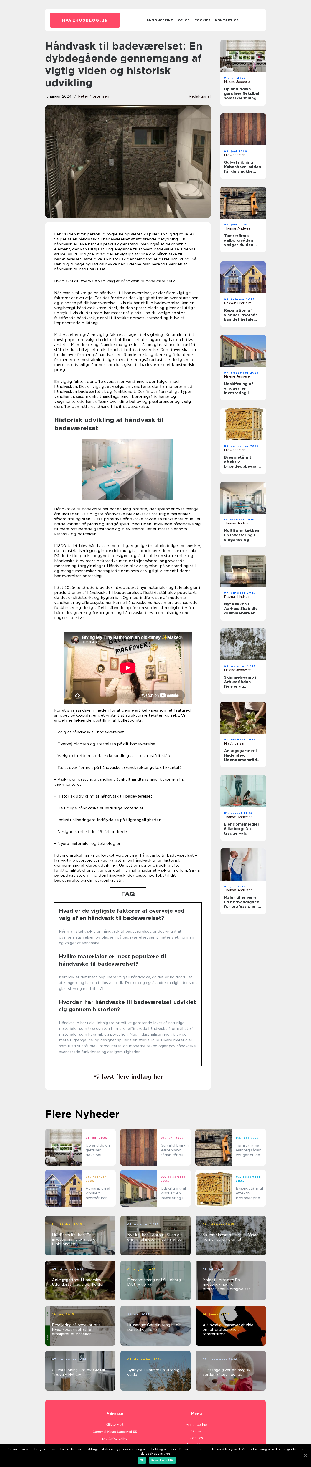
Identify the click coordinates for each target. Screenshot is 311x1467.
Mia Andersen (234, 155)
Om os (184, 20)
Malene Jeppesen (238, 81)
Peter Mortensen (93, 96)
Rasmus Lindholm (237, 303)
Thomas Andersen (238, 228)
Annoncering (159, 20)
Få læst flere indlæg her (128, 1076)
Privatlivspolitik (162, 1460)
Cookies (202, 20)
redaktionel (200, 96)
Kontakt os (227, 20)
